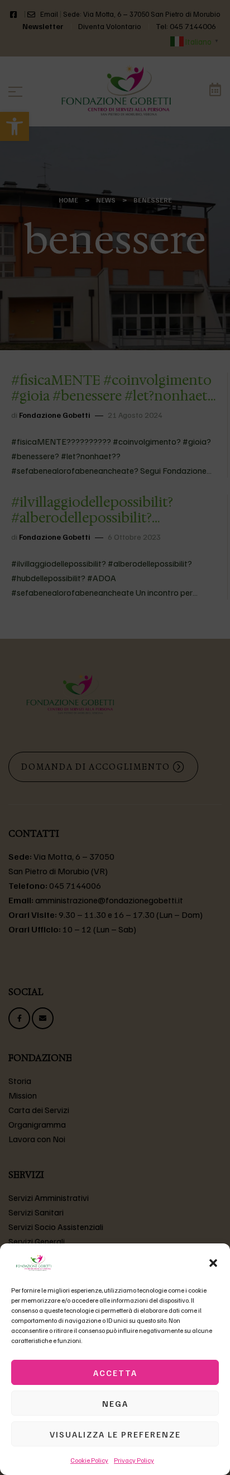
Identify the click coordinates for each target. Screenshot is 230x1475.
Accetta (115, 1373)
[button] (213, 1263)
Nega (115, 1403)
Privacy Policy (134, 1460)
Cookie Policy (89, 1460)
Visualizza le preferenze (115, 1434)
